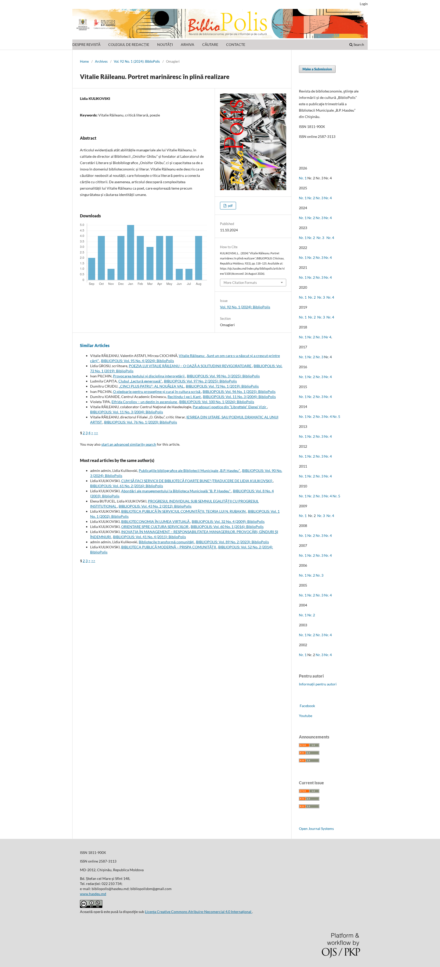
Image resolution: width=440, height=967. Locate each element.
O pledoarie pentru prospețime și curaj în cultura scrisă (157, 391)
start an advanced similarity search (128, 444)
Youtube (305, 715)
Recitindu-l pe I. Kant (184, 396)
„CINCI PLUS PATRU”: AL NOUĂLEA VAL (151, 386)
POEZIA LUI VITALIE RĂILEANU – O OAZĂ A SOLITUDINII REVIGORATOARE (190, 366)
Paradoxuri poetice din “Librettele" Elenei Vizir (230, 407)
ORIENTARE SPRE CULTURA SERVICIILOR (155, 526)
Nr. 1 (303, 178)
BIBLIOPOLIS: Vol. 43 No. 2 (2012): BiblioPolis (155, 506)
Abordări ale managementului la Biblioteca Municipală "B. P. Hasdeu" (176, 491)
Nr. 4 (328, 198)
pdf (229, 206)
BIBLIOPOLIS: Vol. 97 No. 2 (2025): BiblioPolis (200, 381)
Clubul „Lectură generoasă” (140, 381)
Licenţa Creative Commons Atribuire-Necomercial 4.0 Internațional (198, 911)
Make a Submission (317, 69)
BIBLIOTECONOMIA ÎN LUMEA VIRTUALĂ (155, 521)
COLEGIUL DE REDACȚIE (128, 44)
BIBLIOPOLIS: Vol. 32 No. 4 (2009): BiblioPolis (228, 521)
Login (364, 4)
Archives (101, 61)
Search (358, 44)
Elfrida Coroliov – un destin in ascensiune (145, 402)
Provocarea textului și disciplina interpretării (149, 376)
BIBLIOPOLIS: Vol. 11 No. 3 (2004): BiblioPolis (239, 396)
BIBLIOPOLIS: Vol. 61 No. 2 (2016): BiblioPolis (126, 486)
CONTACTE (235, 44)
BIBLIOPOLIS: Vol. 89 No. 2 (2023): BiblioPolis (232, 542)
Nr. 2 (311, 198)
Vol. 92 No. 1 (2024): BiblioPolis (137, 61)
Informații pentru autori (318, 684)
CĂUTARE (210, 44)
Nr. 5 (336, 416)
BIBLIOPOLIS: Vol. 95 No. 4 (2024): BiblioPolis (137, 361)
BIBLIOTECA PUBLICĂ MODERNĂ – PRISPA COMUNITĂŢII (169, 547)
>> (96, 433)
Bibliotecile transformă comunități (167, 542)
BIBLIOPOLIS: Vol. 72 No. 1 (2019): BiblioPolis (222, 386)
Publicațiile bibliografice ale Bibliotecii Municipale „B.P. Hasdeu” (190, 470)
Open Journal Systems (316, 828)
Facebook (307, 706)
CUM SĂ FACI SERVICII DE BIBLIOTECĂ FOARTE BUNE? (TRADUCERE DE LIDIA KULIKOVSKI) (197, 481)
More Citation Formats (240, 283)
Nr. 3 (319, 198)
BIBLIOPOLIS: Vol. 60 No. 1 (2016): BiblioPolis (227, 526)
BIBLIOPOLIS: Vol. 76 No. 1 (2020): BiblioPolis (140, 422)
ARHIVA (187, 44)
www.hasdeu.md (93, 894)
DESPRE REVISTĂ (86, 44)
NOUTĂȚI (165, 44)
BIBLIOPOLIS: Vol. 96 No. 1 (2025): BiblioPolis (239, 391)
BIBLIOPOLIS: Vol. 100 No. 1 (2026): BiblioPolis (216, 402)
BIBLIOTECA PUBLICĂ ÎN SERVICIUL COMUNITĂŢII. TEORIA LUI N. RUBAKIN (183, 511)
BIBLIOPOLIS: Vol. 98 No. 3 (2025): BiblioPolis (223, 376)
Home (84, 61)
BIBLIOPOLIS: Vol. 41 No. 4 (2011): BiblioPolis (149, 537)
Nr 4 (327, 337)
